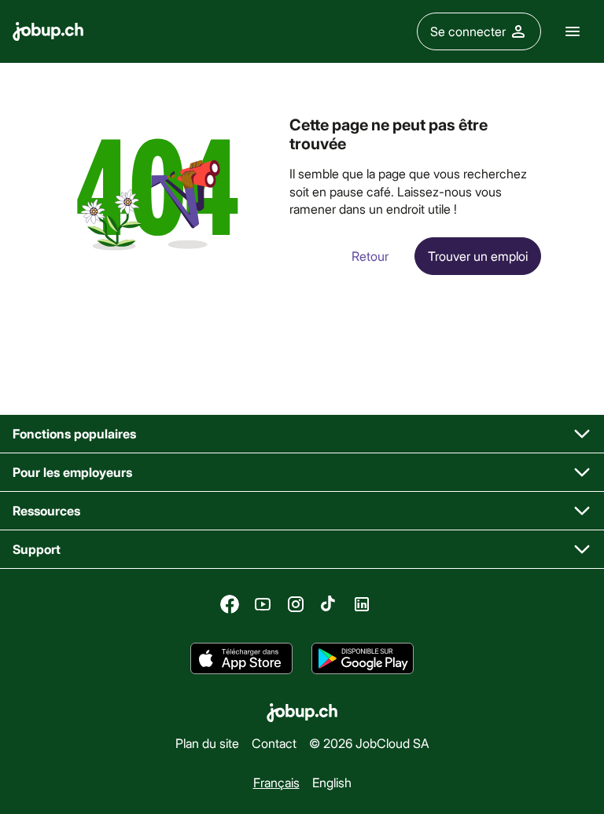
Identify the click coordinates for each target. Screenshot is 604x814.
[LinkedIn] (362, 604)
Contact (274, 742)
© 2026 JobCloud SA (369, 742)
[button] (302, 434)
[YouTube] (262, 604)
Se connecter (468, 31)
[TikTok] (329, 604)
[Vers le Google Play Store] (362, 658)
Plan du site (207, 742)
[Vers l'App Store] (241, 658)
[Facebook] (229, 604)
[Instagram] (295, 604)
